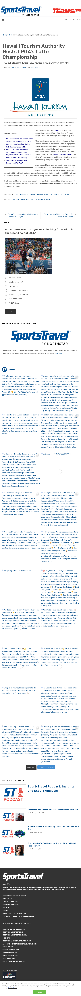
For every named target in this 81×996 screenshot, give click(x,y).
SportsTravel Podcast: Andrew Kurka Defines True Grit (53, 810)
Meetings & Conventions (13, 932)
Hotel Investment (10, 956)
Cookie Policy (12, 988)
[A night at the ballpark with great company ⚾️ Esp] (60, 628)
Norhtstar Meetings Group (14, 929)
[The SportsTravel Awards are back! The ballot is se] (21, 433)
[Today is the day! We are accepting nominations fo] (60, 550)
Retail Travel (8, 947)
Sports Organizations (59, 195)
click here (58, 353)
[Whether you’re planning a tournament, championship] (21, 394)
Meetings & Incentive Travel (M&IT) (17, 941)
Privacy (6, 907)
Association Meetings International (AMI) (20, 944)
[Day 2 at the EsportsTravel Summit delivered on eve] (21, 628)
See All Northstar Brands (14, 962)
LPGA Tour (57, 130)
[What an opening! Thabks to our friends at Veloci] (21, 745)
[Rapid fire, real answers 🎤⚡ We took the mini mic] (60, 667)
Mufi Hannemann (43, 199)
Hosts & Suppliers (28, 195)
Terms (5, 911)
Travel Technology (11, 950)
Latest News (42, 195)
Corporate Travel (10, 953)
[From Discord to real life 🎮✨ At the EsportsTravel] (21, 667)
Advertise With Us (10, 902)
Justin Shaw (35, 67)
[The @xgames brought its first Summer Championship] (21, 511)
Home (5, 35)
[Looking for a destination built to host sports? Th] (21, 472)
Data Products (9, 959)
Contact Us (7, 899)
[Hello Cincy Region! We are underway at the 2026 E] (60, 745)
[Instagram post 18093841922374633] (21, 589)
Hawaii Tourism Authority (23, 199)
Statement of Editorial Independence (18, 916)
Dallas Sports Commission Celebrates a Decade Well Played (23, 215)
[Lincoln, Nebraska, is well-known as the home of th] (60, 394)
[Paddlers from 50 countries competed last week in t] (60, 433)
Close (40, 992)
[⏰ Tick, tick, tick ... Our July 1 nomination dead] (60, 589)
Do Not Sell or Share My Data (15, 913)
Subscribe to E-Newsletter (14, 896)
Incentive (6, 938)
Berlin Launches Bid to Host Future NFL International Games (58, 215)
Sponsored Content (11, 905)
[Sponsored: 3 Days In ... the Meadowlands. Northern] (21, 550)
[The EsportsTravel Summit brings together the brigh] (60, 706)
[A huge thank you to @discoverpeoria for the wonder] (21, 706)
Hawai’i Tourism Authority (62, 154)
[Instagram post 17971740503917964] (60, 472)
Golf (10, 35)
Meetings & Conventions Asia (15, 935)
